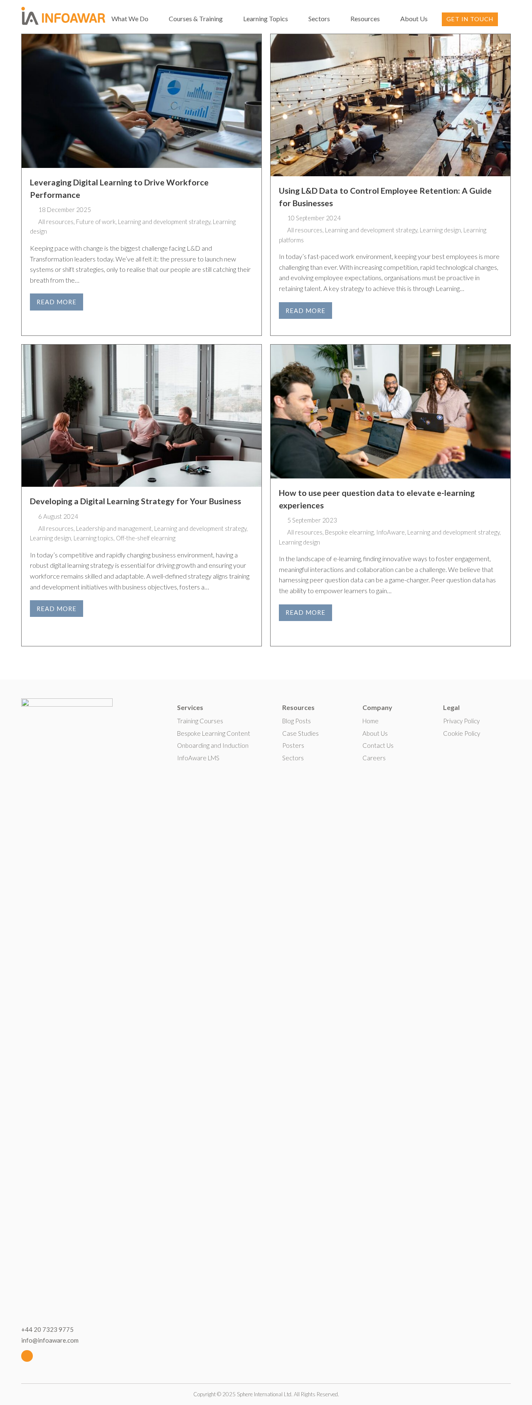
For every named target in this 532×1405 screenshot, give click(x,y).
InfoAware (390, 532)
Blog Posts (296, 721)
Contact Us (378, 745)
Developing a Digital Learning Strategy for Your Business (135, 501)
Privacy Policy (461, 721)
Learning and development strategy (164, 221)
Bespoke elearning (349, 532)
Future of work (96, 221)
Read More (56, 302)
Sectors (293, 758)
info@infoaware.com (50, 1340)
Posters (293, 745)
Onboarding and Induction (213, 745)
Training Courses (200, 721)
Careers (374, 758)
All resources (56, 221)
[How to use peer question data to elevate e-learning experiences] (390, 411)
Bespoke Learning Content (213, 733)
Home (370, 721)
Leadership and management (114, 528)
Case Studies (300, 733)
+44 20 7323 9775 (47, 1329)
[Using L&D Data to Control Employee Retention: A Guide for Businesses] (390, 105)
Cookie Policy (461, 733)
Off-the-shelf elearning (145, 538)
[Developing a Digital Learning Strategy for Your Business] (141, 416)
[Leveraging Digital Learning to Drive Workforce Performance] (141, 101)
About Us (375, 733)
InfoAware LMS (198, 758)
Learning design (440, 230)
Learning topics (93, 538)
